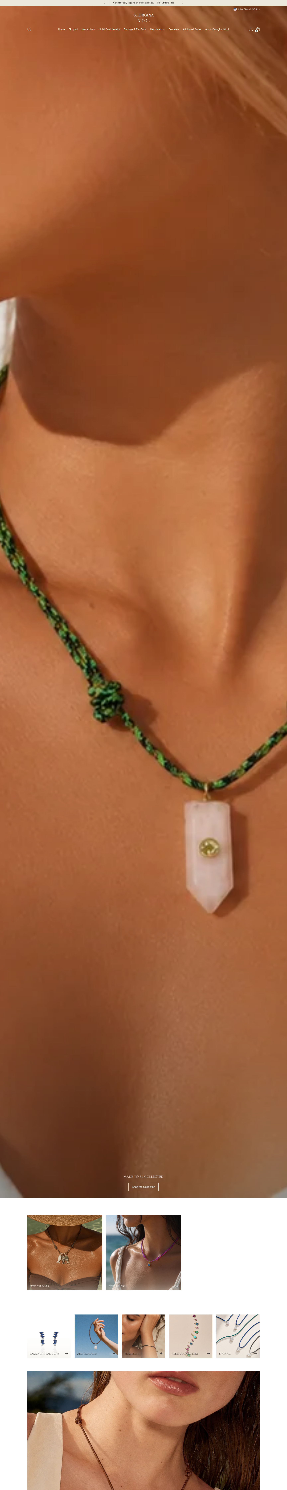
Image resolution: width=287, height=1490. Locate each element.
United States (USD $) (247, 9)
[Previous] (104, 3)
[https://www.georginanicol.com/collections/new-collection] (143, 602)
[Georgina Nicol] (143, 18)
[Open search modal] (29, 29)
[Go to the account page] (251, 29)
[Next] (183, 3)
